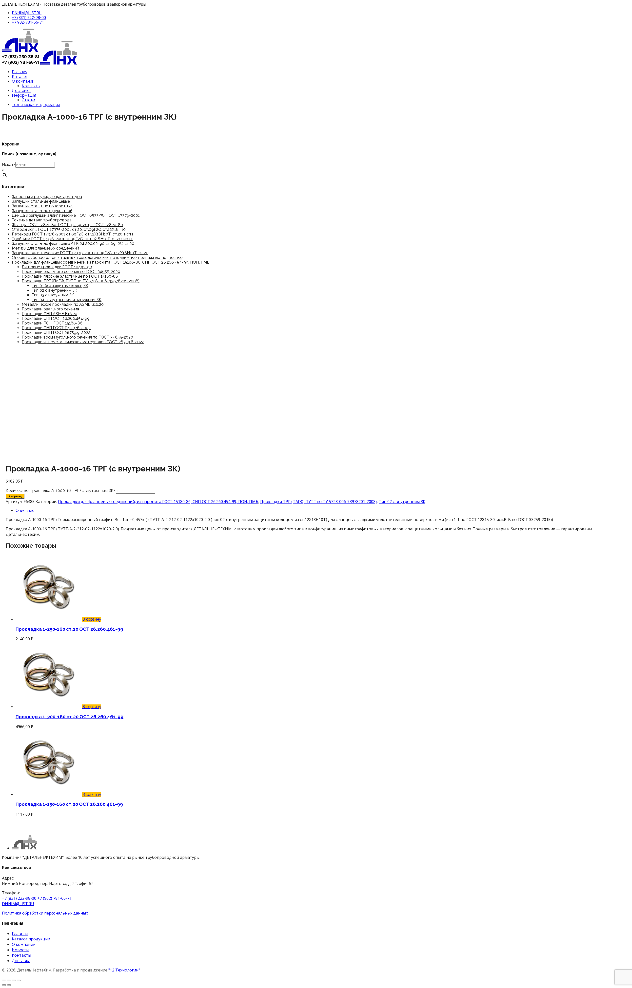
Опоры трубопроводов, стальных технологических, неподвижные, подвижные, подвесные (97, 257)
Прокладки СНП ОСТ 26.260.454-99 (56, 318)
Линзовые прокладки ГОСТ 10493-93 (57, 267)
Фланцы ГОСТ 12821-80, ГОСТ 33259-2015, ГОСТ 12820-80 (67, 224)
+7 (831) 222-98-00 (29, 17)
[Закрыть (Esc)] (19, 980)
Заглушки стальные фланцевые (41, 201)
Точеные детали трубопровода (42, 220)
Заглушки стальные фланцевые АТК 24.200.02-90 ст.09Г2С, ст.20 (73, 243)
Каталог (19, 76)
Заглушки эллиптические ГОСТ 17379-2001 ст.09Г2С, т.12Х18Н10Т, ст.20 (80, 253)
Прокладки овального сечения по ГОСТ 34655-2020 (71, 271)
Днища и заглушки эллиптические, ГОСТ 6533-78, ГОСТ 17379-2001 (76, 215)
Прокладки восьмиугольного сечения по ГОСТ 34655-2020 (77, 337)
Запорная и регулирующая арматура (47, 196)
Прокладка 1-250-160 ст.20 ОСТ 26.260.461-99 (69, 629)
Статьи (28, 100)
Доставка (21, 90)
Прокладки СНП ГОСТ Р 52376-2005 (56, 327)
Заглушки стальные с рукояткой (42, 210)
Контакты (31, 86)
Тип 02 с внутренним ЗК (54, 290)
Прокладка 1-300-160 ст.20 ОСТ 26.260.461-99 (69, 716)
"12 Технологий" (124, 970)
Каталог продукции (31, 939)
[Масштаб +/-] (4, 980)
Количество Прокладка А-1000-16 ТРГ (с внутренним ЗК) (60, 490)
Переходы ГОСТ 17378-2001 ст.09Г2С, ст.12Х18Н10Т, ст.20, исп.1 (72, 234)
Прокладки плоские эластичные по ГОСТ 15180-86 (70, 276)
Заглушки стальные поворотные (42, 206)
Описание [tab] (25, 510)
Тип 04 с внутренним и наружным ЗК (66, 299)
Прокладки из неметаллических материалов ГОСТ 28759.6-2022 (83, 342)
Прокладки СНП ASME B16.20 (49, 313)
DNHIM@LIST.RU (26, 13)
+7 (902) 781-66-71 (54, 898)
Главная (19, 72)
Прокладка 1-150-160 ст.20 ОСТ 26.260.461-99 (69, 804)
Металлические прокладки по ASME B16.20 (63, 304)
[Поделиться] (14, 980)
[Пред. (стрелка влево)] (4, 985)
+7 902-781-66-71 (28, 22)
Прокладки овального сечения (50, 309)
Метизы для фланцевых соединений (45, 248)
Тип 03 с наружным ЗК (53, 295)
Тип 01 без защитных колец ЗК (60, 285)
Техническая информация (36, 104)
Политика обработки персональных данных (45, 913)
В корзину (15, 496)
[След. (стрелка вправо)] (9, 985)
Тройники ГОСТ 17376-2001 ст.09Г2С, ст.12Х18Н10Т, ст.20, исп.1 (72, 238)
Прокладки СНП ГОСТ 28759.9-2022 (56, 332)
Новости (20, 949)
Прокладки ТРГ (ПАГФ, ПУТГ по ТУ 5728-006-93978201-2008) (80, 281)
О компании (23, 81)
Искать (8, 164)
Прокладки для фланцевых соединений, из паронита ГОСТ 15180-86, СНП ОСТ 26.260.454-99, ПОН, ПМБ (110, 262)
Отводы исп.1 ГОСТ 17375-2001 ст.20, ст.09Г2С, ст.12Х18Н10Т (70, 229)
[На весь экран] (9, 980)
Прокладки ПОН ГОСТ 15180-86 (52, 323)
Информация (24, 95)
